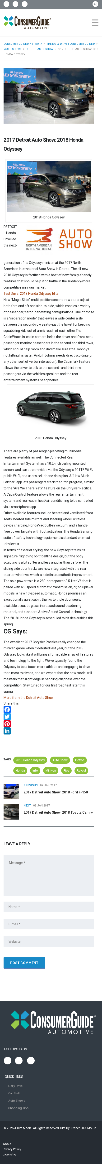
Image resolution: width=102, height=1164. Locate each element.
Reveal (81, 770)
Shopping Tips (18, 1108)
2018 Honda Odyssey (30, 760)
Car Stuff (14, 1093)
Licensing (9, 1154)
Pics (66, 770)
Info (35, 770)
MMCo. (92, 1128)
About (7, 1144)
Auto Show (60, 760)
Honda (20, 770)
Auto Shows (16, 1100)
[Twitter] (49, 716)
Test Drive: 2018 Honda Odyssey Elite (31, 293)
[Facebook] (49, 709)
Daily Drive (15, 1086)
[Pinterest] (49, 723)
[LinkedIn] (49, 730)
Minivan (51, 770)
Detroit (79, 760)
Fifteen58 (77, 1128)
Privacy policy (12, 1149)
